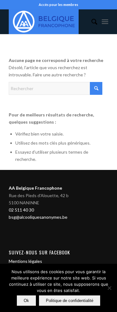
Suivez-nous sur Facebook (39, 252)
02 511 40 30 (21, 209)
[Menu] (105, 21)
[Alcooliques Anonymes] (48, 21)
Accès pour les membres (58, 5)
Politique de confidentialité (69, 300)
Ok (26, 300)
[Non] (109, 288)
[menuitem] (91, 21)
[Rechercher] (91, 21)
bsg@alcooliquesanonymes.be (38, 217)
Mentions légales (25, 261)
